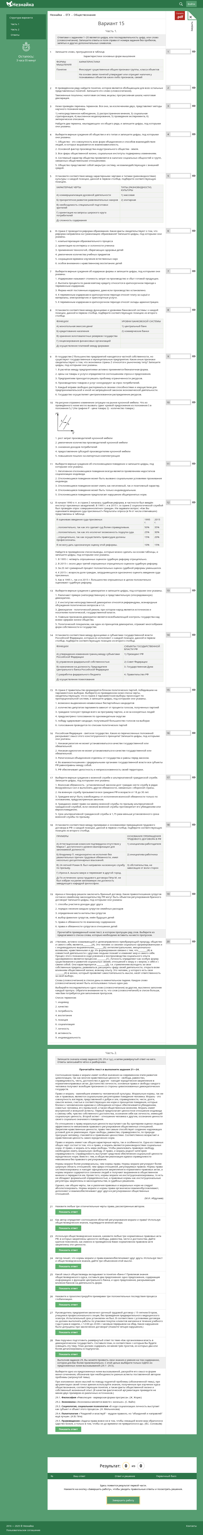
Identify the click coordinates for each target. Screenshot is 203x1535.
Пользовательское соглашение (23, 1530)
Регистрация (165, 86)
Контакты (191, 1525)
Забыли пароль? (165, 83)
